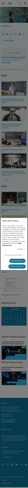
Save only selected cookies (13, 255)
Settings (20, 249)
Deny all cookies (16, 260)
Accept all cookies (16, 266)
